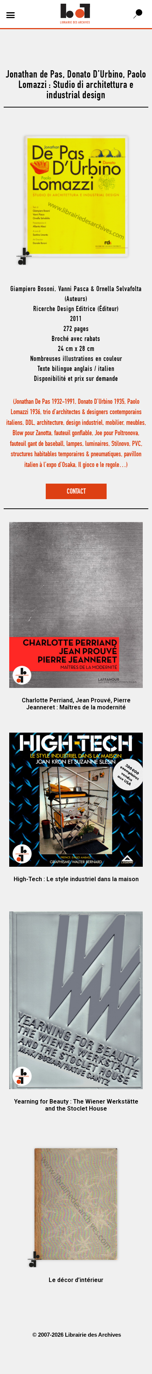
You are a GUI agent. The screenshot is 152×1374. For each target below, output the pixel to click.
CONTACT (76, 491)
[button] (11, 15)
